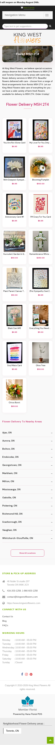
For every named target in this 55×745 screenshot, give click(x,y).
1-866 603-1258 (30, 590)
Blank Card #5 (14, 328)
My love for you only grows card (40, 143)
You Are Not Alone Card (14, 143)
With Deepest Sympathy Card (14, 180)
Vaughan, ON (9, 530)
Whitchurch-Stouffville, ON (17, 538)
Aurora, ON (8, 440)
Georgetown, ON (11, 465)
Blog (4, 621)
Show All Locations (27, 553)
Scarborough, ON (12, 521)
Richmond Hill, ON (12, 513)
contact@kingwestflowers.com (22, 596)
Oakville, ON (9, 497)
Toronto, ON (12, 731)
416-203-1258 (14, 590)
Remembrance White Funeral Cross (40, 254)
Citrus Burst (14, 403)
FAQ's (5, 625)
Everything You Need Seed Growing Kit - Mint (40, 328)
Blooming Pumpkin (40, 180)
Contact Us (7, 616)
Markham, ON (9, 473)
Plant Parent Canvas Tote (14, 291)
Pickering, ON (9, 505)
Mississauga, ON (11, 489)
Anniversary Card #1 (14, 217)
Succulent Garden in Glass (14, 254)
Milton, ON (8, 481)
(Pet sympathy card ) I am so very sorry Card (40, 291)
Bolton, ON (8, 448)
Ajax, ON (7, 432)
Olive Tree (40, 365)
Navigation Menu (15, 15)
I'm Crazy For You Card (40, 217)
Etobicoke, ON (10, 457)
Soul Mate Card (14, 365)
